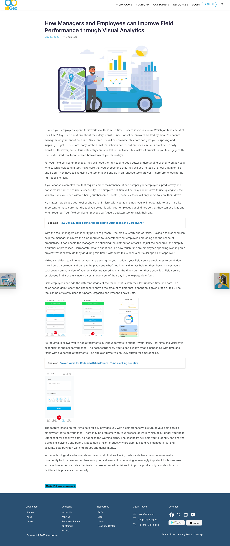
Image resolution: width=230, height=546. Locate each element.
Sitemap (198, 534)
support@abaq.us (147, 519)
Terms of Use (168, 534)
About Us (67, 512)
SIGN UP (209, 4)
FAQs (100, 512)
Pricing (65, 530)
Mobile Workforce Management (60, 486)
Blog (100, 516)
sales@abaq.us (146, 514)
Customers (67, 526)
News (101, 521)
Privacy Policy (185, 534)
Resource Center (106, 526)
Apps (29, 516)
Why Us (66, 516)
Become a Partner (71, 521)
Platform (31, 512)
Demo (30, 521)
